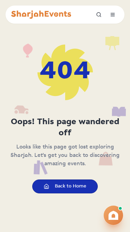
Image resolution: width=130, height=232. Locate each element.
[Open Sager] (113, 215)
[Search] (99, 14)
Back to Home (70, 186)
